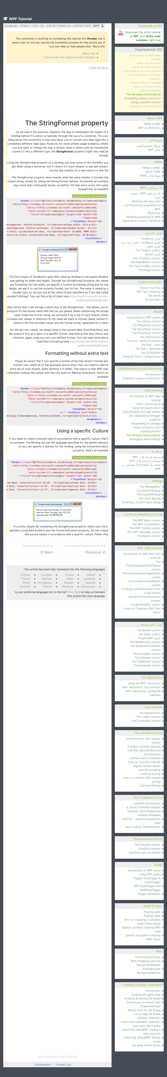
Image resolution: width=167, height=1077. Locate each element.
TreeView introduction (146, 803)
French (26, 578)
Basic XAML (153, 171)
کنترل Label (153, 246)
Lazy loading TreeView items (142, 826)
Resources (154, 213)
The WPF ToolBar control (145, 528)
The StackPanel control (146, 329)
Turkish (47, 586)
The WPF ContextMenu (146, 524)
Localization (42, 1064)
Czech (69, 574)
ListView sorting (150, 773)
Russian (68, 582)
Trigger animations (148, 893)
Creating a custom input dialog (141, 502)
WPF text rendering (148, 291)
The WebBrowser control (145, 642)
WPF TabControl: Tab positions (141, 687)
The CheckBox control (146, 258)
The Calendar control (147, 657)
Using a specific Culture (145, 102)
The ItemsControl (149, 713)
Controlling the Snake (147, 1014)
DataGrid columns (149, 848)
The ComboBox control (146, 720)
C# (42, 25)
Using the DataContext (146, 67)
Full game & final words (146, 1045)
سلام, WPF (154, 149)
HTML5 (24, 25)
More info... (88, 53)
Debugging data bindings (144, 106)
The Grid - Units (150, 344)
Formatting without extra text (142, 98)
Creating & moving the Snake (142, 998)
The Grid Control (150, 337)
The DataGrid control (147, 844)
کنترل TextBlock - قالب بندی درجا (140, 242)
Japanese (89, 578)
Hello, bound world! (148, 63)
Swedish (25, 586)
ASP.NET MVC (82, 25)
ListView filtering (150, 785)
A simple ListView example (143, 746)
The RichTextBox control (145, 604)
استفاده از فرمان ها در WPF (144, 461)
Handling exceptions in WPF (143, 216)
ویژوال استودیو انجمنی (148, 145)
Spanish (90, 582)
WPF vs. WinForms (149, 128)
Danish (91, 574)
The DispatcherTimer (147, 957)
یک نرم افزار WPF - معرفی (145, 193)
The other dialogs (149, 498)
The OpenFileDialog (148, 490)
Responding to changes (145, 82)
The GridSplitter (150, 352)
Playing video (152, 915)
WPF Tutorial (20, 19)
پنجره (157, 197)
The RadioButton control (145, 262)
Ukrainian (67, 586)
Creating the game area (145, 994)
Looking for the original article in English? (69, 57)
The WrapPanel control (146, 325)
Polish (26, 582)
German (47, 578)
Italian (69, 578)
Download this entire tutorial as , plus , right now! (142, 36)
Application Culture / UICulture (141, 220)
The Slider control (149, 634)
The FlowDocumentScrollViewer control (143, 565)
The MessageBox (149, 486)
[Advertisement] (57, 94)
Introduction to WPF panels (143, 317)
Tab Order (154, 295)
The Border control (148, 630)
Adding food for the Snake (144, 1010)
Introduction (152, 374)
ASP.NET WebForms (58, 25)
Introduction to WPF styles (144, 870)
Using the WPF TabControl (144, 683)
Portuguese (45, 582)
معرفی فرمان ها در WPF (146, 457)
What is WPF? (152, 124)
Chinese (25, 574)
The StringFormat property (143, 94)
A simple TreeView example (143, 807)
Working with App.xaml (146, 201)
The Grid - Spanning (148, 348)
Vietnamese (88, 586)
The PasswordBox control (144, 266)
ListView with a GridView (145, 758)
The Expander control (147, 665)
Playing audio (152, 911)
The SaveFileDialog (148, 494)
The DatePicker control (146, 661)
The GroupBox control (146, 653)
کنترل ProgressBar (149, 638)
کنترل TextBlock (150, 238)
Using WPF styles (149, 874)
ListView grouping (149, 769)
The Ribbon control (148, 536)
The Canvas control (148, 321)
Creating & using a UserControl (141, 378)
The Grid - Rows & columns (143, 340)
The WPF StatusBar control (143, 532)
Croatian (46, 574)
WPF (96, 25)
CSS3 (34, 25)
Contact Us (63, 1064)
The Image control (149, 270)
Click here (74, 592)
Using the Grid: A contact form (141, 356)
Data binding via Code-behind (141, 71)
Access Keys (152, 299)
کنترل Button (152, 254)
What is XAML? (151, 167)
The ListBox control (148, 716)
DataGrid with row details (144, 852)
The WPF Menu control (146, 520)
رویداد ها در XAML (150, 175)
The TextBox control (147, 250)
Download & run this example (89, 196)
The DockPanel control (146, 333)
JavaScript (11, 25)
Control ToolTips (150, 287)
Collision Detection (148, 1018)
